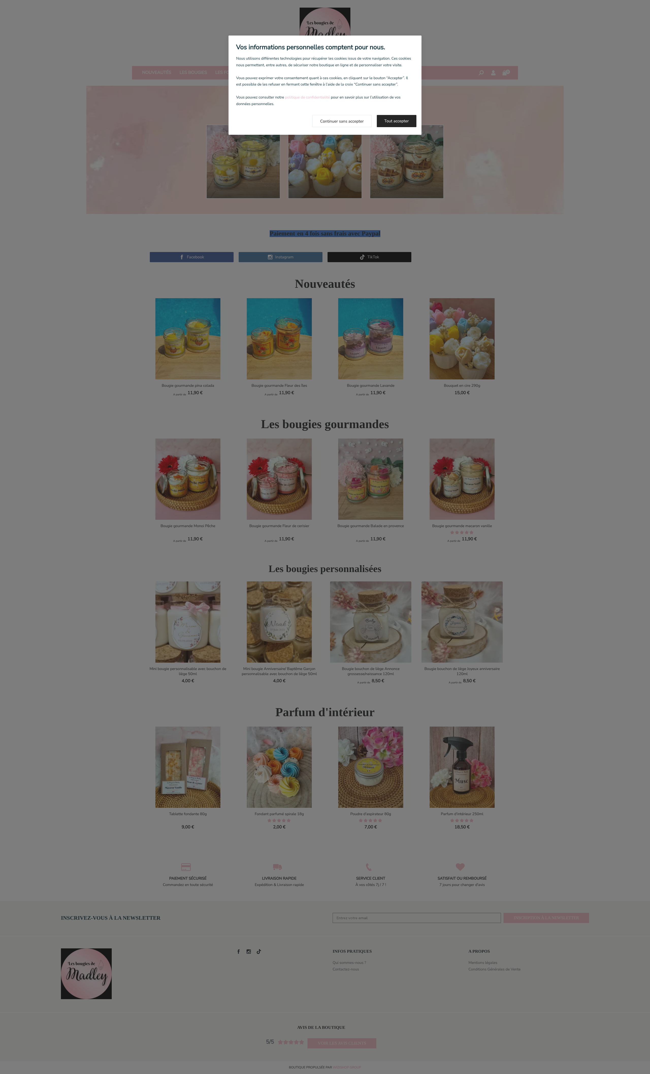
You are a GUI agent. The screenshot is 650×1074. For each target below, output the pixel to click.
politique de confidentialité (307, 97)
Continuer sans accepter (342, 121)
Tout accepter (396, 121)
